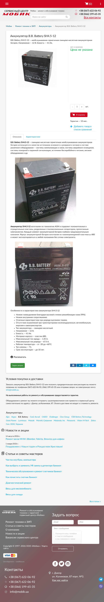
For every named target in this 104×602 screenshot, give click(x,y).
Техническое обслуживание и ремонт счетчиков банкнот (34, 471)
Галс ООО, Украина (14, 424)
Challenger (53, 417)
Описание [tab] (17, 137)
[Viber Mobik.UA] (100, 586)
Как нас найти (60, 580)
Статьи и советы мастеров (24, 453)
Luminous (22, 421)
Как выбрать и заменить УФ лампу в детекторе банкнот (33, 466)
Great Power (11, 421)
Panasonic (71, 421)
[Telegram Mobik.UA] (100, 579)
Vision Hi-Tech (83, 421)
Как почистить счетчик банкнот (21, 477)
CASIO (44, 417)
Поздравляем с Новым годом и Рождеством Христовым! (34, 447)
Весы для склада (14, 494)
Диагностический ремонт (18, 483)
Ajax (7, 417)
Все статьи (94, 501)
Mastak (31, 421)
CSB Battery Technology (81, 417)
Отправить (63, 549)
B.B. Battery (23, 417)
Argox (13, 417)
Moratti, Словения (44, 421)
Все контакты (92, 17)
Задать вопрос (17, 365)
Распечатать (20, 357)
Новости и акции (17, 430)
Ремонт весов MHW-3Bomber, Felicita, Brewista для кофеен (35, 439)
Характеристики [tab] (33, 137)
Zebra (93, 421)
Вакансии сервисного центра (22, 537)
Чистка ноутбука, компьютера (21, 460)
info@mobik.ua (12, 390)
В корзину (80, 115)
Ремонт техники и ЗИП (19, 522)
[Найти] (67, 17)
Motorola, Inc (59, 421)
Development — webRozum (14, 561)
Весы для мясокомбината (18, 489)
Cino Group (64, 417)
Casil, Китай (35, 417)
